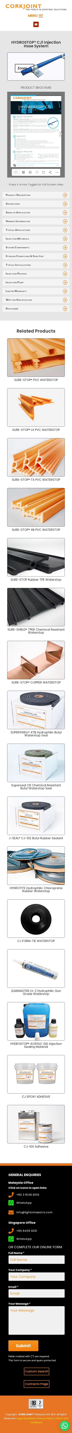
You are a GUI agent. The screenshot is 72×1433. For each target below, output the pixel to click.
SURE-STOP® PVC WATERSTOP (36, 380)
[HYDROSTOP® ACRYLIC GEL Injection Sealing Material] (36, 1021)
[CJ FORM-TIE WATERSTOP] (36, 918)
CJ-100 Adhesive (36, 1146)
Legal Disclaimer (26, 1418)
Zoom (22, 68)
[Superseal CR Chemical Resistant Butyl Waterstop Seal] (36, 763)
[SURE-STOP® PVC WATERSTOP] (36, 357)
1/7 (16, 172)
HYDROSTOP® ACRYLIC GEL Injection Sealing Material (36, 1045)
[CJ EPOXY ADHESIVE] (36, 1074)
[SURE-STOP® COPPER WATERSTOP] (36, 660)
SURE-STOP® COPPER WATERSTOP (36, 682)
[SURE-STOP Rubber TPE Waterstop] (36, 557)
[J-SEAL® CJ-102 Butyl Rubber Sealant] (36, 816)
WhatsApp (24, 1203)
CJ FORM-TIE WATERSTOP (36, 941)
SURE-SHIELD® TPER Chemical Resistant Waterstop (36, 631)
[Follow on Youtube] (36, 24)
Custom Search (36, 1371)
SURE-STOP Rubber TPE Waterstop (36, 580)
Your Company (20, 1270)
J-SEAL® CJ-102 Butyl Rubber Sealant (36, 838)
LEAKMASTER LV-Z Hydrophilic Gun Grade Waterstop (36, 992)
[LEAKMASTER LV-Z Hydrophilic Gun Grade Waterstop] (36, 968)
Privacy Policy (45, 1418)
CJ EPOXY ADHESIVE (36, 1097)
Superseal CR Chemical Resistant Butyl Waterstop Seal (36, 786)
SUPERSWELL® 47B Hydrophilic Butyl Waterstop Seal (36, 733)
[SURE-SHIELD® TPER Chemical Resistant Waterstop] (36, 607)
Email (13, 1287)
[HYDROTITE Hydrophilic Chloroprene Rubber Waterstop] (36, 865)
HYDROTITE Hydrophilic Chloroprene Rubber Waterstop (36, 889)
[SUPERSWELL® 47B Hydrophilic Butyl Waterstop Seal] (36, 710)
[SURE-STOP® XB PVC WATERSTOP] (36, 507)
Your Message (19, 1304)
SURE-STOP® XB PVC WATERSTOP (36, 530)
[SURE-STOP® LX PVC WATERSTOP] (36, 407)
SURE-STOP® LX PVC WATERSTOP (36, 430)
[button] (65, 1426)
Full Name (16, 1253)
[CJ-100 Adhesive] (36, 1124)
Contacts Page (36, 1384)
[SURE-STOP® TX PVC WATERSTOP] (36, 457)
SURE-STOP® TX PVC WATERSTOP (36, 480)
